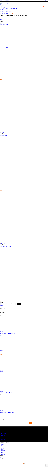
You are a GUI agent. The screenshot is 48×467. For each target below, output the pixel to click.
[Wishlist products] (45, 4)
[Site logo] (1, 4)
